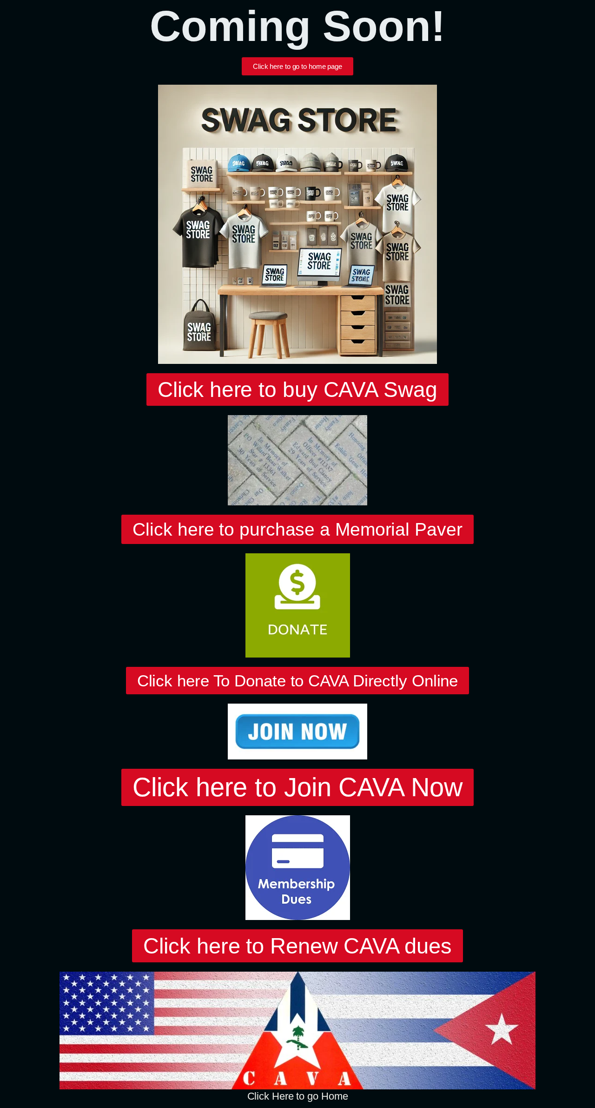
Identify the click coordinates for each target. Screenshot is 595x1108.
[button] (297, 389)
